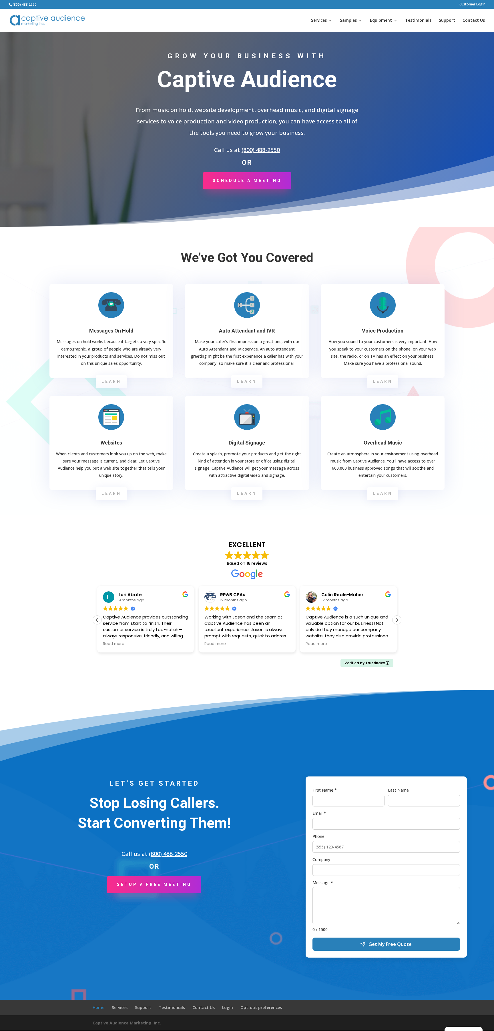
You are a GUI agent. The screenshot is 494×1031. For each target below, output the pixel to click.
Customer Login (472, 5)
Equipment (381, 20)
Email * (319, 813)
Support (447, 20)
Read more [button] (113, 643)
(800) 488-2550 (261, 150)
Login (227, 1007)
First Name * (324, 790)
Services (319, 20)
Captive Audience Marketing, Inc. (127, 1023)
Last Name (398, 790)
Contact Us (474, 20)
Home (98, 1007)
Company (321, 859)
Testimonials (418, 20)
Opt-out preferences (261, 1007)
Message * (322, 882)
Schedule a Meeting (247, 180)
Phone (318, 836)
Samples (348, 20)
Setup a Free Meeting (154, 884)
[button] (397, 620)
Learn (111, 381)
